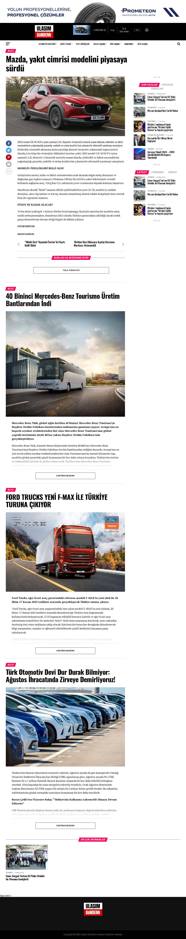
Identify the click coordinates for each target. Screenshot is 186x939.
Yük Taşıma (115, 43)
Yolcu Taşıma (99, 43)
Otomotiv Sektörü (47, 43)
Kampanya (128, 43)
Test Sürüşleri (82, 43)
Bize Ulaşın (142, 43)
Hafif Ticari (65, 43)
